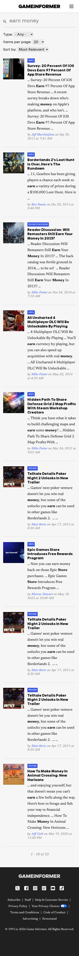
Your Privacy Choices (46, 906)
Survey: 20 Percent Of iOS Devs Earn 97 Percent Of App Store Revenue (50, 70)
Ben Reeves (38, 204)
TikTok (61, 888)
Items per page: (17, 41)
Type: (8, 34)
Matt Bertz (38, 524)
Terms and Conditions (24, 912)
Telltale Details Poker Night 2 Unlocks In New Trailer (47, 478)
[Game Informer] (39, 876)
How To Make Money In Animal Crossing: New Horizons (47, 775)
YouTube (53, 888)
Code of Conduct (54, 912)
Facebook (26, 888)
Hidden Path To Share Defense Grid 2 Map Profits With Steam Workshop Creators (51, 406)
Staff (28, 900)
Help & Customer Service (51, 900)
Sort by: (9, 49)
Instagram (35, 888)
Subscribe (14, 900)
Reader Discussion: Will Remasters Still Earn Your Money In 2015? (50, 234)
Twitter (17, 888)
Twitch (44, 888)
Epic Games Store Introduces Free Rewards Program (50, 554)
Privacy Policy (17, 906)
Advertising (30, 918)
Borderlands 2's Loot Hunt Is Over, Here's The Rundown (50, 164)
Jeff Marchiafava (42, 134)
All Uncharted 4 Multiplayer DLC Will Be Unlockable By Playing (48, 322)
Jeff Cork (37, 834)
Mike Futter (39, 292)
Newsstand (49, 918)
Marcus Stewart (42, 594)
